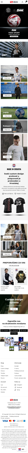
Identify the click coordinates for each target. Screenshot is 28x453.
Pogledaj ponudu (4, 55)
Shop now (7, 78)
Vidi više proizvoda (14, 265)
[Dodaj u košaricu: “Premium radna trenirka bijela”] (12, 272)
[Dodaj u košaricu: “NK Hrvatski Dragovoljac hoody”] (25, 272)
